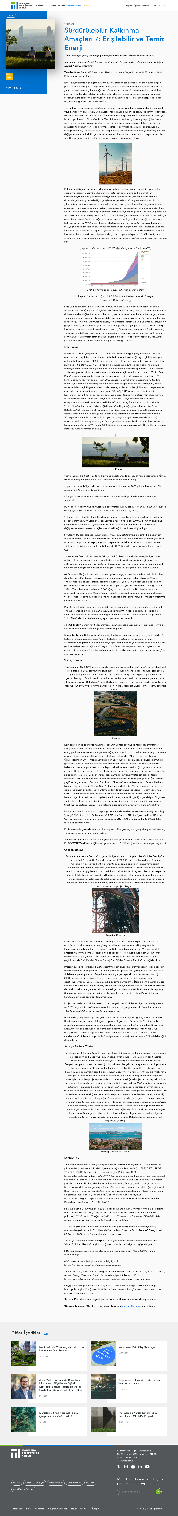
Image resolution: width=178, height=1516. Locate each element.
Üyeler (137, 5)
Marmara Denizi (74, 5)
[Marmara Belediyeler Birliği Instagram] (126, 1467)
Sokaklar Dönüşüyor (34, 1482)
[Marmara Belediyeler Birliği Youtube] (147, 1467)
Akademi (145, 5)
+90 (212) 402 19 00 (127, 1457)
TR (155, 5)
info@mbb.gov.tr (125, 1460)
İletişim (95, 1508)
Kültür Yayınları (56, 1482)
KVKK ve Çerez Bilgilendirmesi (150, 1508)
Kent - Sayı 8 (13, 87)
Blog (10, 15)
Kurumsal (40, 5)
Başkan (129, 5)
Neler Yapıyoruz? (79, 1508)
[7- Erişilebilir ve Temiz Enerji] (9, 76)
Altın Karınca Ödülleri (23, 1489)
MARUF (87, 5)
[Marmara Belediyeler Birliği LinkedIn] (140, 1467)
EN (160, 5)
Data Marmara (74, 1482)
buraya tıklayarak (131, 1306)
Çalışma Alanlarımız (57, 5)
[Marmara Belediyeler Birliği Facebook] (133, 1467)
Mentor (16, 1482)
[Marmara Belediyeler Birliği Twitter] (119, 1467)
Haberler (17, 1508)
